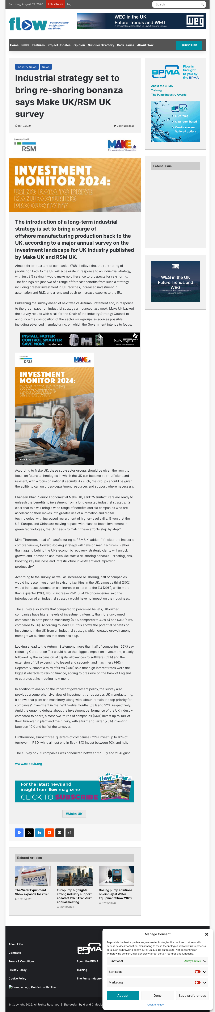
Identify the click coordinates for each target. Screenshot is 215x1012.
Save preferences (192, 996)
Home (14, 45)
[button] (207, 934)
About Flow (145, 45)
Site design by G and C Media (83, 1004)
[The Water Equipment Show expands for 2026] (33, 876)
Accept (122, 996)
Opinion (79, 45)
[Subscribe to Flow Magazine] (75, 787)
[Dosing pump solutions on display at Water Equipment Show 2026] (117, 876)
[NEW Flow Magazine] (39, 23)
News (25, 45)
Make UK (75, 814)
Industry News (27, 67)
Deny (158, 996)
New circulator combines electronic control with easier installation (110, 4)
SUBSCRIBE (189, 45)
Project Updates (59, 45)
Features (38, 45)
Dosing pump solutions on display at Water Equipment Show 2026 (115, 894)
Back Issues (125, 45)
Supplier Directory (101, 45)
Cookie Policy (155, 1004)
